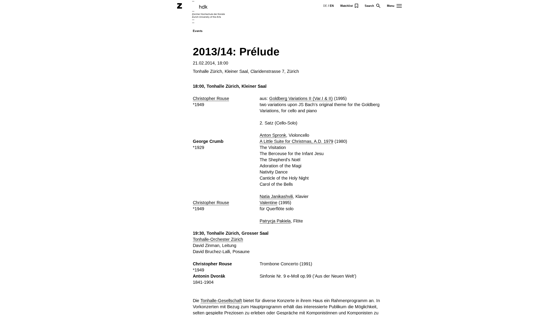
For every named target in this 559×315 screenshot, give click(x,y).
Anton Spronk (273, 135)
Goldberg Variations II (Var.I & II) (301, 98)
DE (325, 5)
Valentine (268, 202)
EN (332, 5)
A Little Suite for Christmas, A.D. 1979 (296, 141)
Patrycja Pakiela (275, 221)
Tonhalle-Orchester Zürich (218, 239)
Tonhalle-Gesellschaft (221, 300)
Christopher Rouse (211, 98)
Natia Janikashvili (276, 196)
